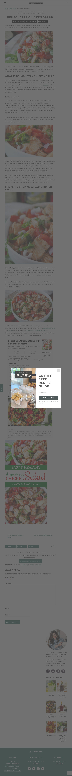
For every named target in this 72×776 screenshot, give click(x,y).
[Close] (58, 370)
